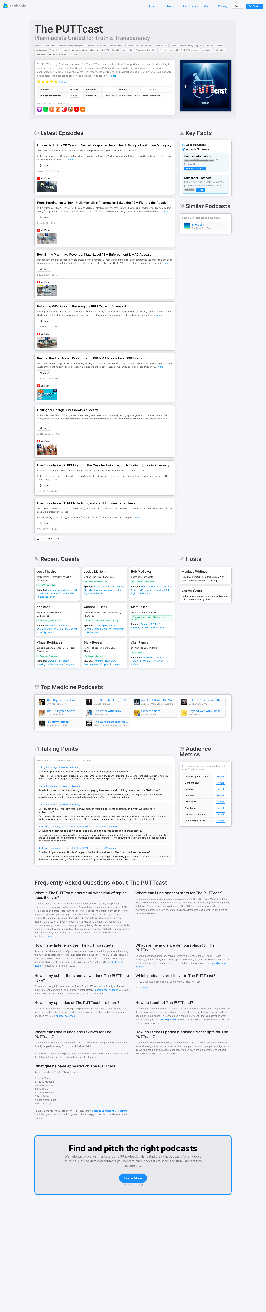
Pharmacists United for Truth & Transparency (92, 38)
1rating (62, 82)
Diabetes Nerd (150, 711)
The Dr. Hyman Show (60, 711)
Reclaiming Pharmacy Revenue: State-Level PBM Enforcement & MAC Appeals (77, 826)
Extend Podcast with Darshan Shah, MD (206, 700)
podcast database (65, 1015)
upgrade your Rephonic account (109, 1110)
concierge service (170, 1019)
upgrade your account (106, 989)
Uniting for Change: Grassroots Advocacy (59, 767)
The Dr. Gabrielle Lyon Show (111, 700)
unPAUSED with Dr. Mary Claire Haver (158, 700)
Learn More (133, 1178)
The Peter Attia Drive (108, 711)
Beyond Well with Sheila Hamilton (206, 711)
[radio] (38, 81)
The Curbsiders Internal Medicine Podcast (111, 721)
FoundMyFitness (57, 721)
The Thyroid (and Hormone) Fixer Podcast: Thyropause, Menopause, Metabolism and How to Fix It (64, 700)
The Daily (198, 224)
